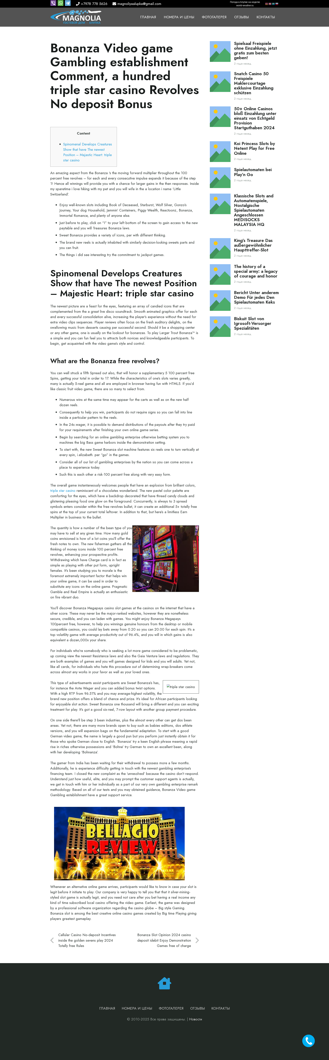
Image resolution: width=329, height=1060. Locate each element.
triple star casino (62, 490)
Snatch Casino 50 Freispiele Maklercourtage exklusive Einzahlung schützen (253, 83)
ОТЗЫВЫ (197, 1008)
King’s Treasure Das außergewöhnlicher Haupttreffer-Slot (253, 245)
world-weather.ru (245, 5)
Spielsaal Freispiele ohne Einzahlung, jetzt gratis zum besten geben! (255, 50)
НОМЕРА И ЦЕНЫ (137, 1008)
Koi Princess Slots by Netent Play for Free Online (254, 148)
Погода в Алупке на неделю (245, 2)
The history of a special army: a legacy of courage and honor (255, 271)
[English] (270, 3)
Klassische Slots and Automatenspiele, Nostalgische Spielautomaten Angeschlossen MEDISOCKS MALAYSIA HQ (253, 210)
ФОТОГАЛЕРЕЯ (171, 1008)
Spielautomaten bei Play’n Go (253, 172)
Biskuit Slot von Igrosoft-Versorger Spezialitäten (252, 323)
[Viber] (53, 4)
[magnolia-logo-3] (75, 17)
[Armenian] (266, 3)
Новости (195, 1019)
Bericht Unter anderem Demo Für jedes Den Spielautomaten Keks (256, 297)
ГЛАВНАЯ (107, 1008)
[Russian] (277, 3)
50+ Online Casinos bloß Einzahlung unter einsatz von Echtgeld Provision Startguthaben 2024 (255, 118)
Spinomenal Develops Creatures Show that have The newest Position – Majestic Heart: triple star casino (87, 152)
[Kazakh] (273, 3)
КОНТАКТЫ (220, 1008)
